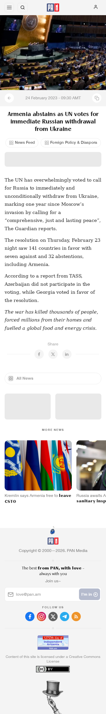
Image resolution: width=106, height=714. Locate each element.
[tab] (42, 683)
